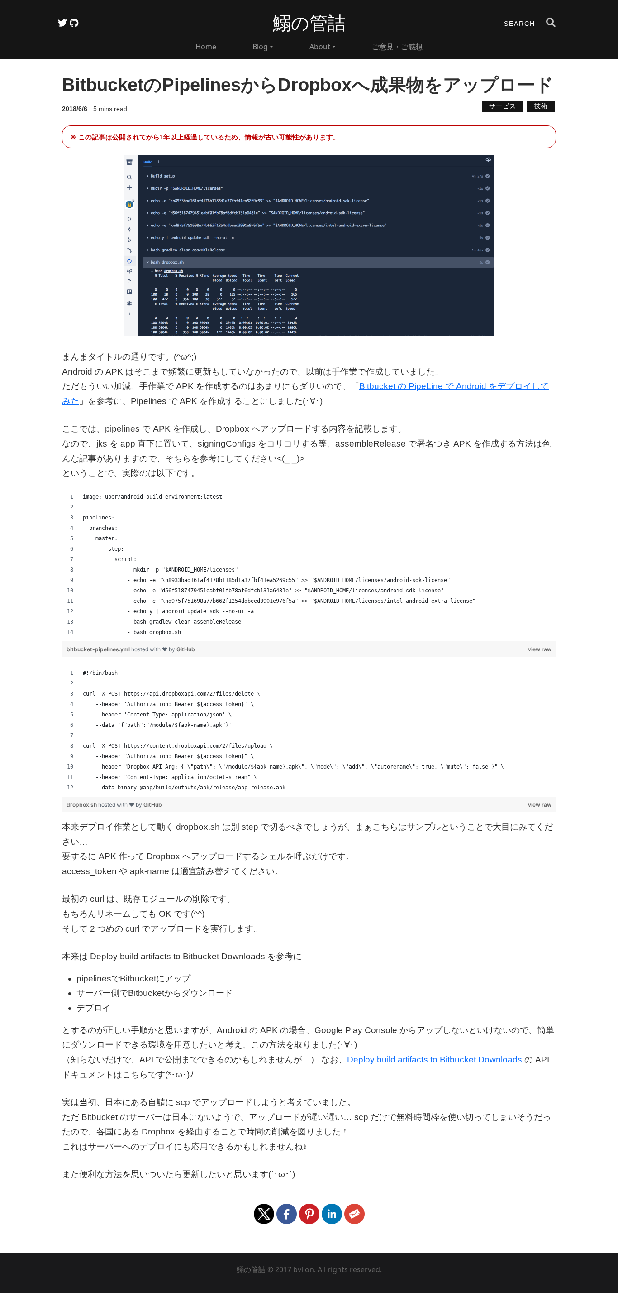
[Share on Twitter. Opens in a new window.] (265, 1213)
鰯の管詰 (309, 23)
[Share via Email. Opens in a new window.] (354, 1213)
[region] (309, 565)
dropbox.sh (82, 804)
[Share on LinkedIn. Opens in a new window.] (333, 1213)
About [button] (319, 47)
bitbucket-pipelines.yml (99, 649)
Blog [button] (260, 47)
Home (205, 47)
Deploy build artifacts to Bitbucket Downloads (434, 1059)
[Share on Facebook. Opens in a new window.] (287, 1213)
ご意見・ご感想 (397, 47)
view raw (539, 649)
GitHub (185, 649)
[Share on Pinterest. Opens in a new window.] (310, 1213)
